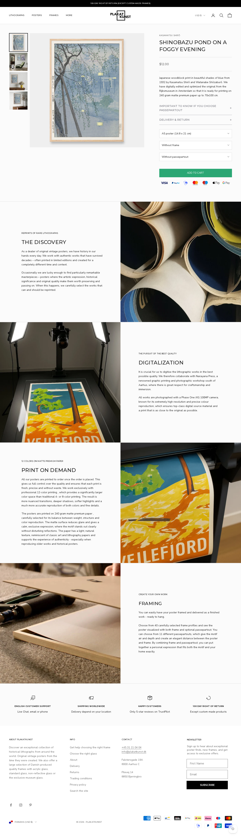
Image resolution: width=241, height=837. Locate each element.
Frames (53, 15)
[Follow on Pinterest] (30, 805)
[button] (195, 108)
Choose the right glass (83, 753)
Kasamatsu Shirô (169, 35)
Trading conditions (81, 778)
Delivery (75, 766)
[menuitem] (18, 42)
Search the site (79, 791)
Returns (74, 772)
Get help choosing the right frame (90, 747)
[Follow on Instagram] (21, 805)
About (73, 760)
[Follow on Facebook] (11, 805)
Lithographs (16, 15)
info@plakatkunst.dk (134, 752)
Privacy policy (78, 784)
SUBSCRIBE (207, 785)
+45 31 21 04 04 (131, 747)
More (69, 15)
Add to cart (195, 173)
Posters (37, 15)
